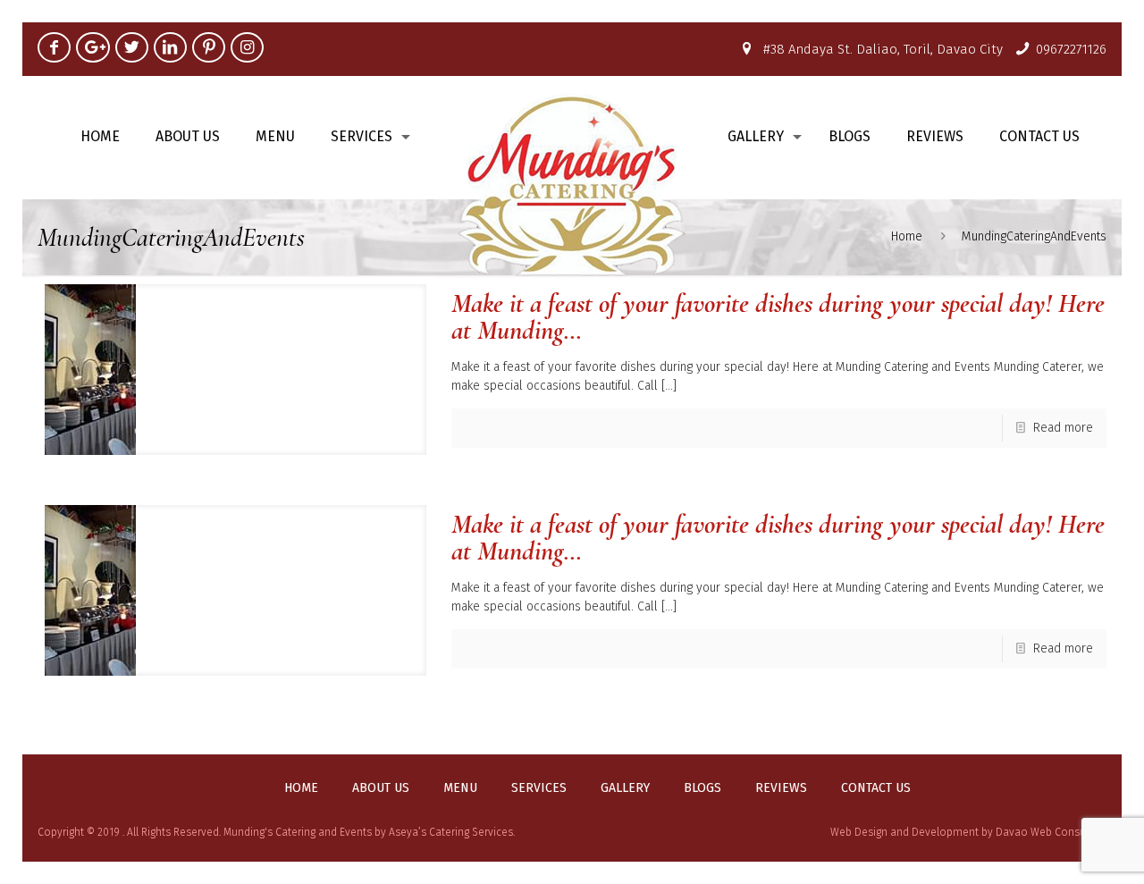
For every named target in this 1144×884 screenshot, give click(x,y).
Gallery (625, 788)
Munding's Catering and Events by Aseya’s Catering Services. (369, 832)
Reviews (781, 788)
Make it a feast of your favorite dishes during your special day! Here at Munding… (778, 317)
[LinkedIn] (170, 47)
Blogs (702, 788)
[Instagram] (247, 47)
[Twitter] (131, 47)
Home (906, 236)
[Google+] (92, 47)
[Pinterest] (208, 47)
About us (380, 788)
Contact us (876, 788)
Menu (460, 788)
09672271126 (1071, 49)
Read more (1063, 427)
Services (539, 788)
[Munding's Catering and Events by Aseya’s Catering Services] (572, 184)
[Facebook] (54, 47)
